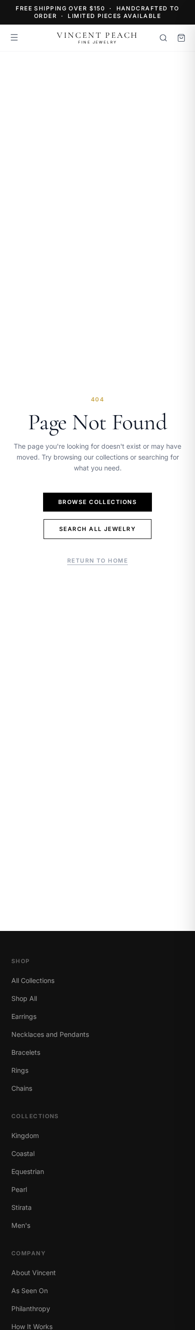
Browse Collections (97, 501)
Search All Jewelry (97, 528)
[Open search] (163, 38)
